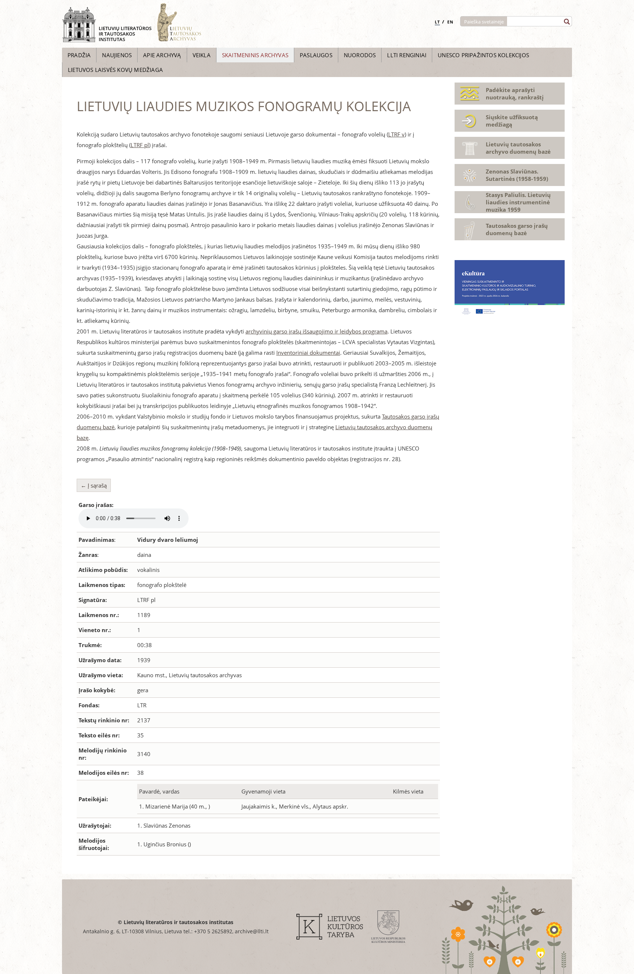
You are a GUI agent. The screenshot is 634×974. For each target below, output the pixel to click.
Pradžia (79, 55)
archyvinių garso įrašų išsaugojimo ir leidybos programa (316, 331)
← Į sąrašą (94, 485)
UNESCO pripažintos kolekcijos (483, 55)
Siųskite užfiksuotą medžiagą (512, 120)
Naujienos (117, 55)
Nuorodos (360, 55)
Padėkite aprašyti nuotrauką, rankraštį (515, 93)
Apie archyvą (162, 55)
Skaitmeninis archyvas (255, 55)
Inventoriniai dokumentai (308, 352)
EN (450, 22)
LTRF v (396, 134)
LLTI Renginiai (406, 55)
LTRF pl (140, 145)
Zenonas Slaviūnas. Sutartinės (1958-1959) (517, 175)
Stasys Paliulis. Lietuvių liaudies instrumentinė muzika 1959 (518, 202)
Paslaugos (316, 55)
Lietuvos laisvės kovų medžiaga (115, 69)
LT (437, 22)
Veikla (202, 55)
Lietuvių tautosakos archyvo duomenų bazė (518, 148)
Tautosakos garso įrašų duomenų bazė (517, 229)
